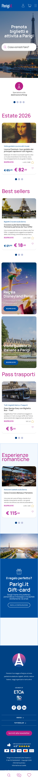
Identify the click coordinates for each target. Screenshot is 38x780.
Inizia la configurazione (19, 605)
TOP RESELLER (19, 723)
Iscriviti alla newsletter (19, 733)
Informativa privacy (19, 763)
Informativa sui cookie (19, 765)
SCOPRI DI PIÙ (9, 162)
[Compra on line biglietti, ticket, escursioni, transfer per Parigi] (7, 6)
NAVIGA (19, 718)
